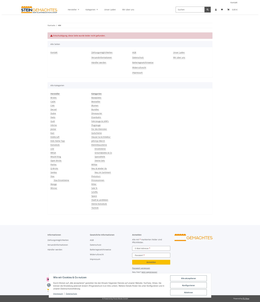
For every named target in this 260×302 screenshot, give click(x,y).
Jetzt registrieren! (149, 272)
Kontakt (233, 2)
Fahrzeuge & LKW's (100, 121)
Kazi (52, 133)
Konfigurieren (188, 285)
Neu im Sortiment (103, 172)
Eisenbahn (96, 117)
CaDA (53, 101)
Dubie (53, 113)
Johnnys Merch (98, 141)
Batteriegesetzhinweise (142, 62)
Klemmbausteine (99, 145)
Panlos (53, 164)
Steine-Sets (100, 160)
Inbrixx (54, 125)
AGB (134, 52)
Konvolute (55, 145)
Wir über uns (128, 9)
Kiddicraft (55, 137)
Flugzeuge (96, 125)
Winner (54, 188)
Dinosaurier (96, 113)
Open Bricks (56, 160)
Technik (94, 207)
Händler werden (98, 62)
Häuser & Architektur (100, 137)
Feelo (53, 117)
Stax (52, 176)
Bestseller (95, 101)
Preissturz (95, 176)
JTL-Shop (246, 298)
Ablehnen (188, 292)
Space (94, 196)
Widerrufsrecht (139, 67)
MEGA (53, 152)
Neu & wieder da (99, 168)
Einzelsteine (100, 148)
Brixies (54, 97)
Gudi (53, 121)
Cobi (53, 105)
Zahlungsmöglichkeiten (102, 52)
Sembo (54, 172)
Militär (94, 164)
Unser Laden (110, 9)
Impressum (58, 294)
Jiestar (53, 129)
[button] (216, 9)
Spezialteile (100, 156)
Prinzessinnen (97, 180)
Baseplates (96, 97)
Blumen (94, 105)
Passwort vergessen (141, 268)
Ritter (93, 184)
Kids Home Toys (58, 141)
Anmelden (151, 262)
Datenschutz (71, 294)
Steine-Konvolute (99, 204)
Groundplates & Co (103, 152)
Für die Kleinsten (99, 129)
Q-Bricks (54, 168)
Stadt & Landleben (99, 200)
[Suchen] (207, 9)
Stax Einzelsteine (61, 180)
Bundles (95, 109)
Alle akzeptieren (188, 278)
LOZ (52, 148)
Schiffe (94, 192)
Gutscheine (96, 133)
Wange (54, 184)
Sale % (94, 188)
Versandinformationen (101, 57)
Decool (54, 109)
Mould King (56, 156)
